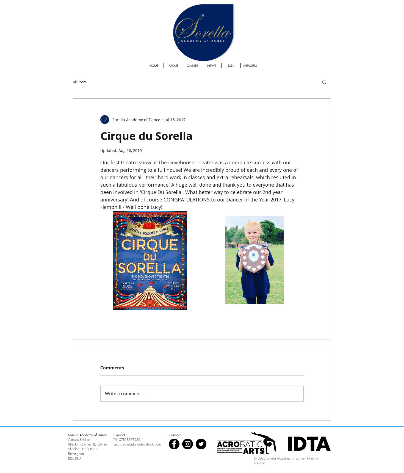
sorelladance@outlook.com (142, 444)
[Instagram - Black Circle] (187, 444)
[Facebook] (174, 444)
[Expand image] (149, 260)
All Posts (80, 81)
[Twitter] (201, 444)
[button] (324, 82)
